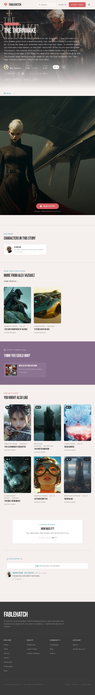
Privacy (75, 684)
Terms (67, 684)
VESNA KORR (17, 573)
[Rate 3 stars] (36, 73)
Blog (5, 671)
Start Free (77, 5)
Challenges (8, 666)
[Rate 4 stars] (38, 73)
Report (19, 579)
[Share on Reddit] (23, 73)
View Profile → (11, 281)
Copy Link (11, 73)
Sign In (75, 645)
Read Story (49, 206)
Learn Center (32, 649)
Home (6, 645)
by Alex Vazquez (10, 332)
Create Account (79, 649)
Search (52, 653)
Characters (8, 662)
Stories (6, 653)
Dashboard (31, 645)
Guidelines (86, 684)
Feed (6, 649)
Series (6, 658)
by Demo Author (10, 450)
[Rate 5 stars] (41, 73)
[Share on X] (18, 73)
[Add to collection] (64, 67)
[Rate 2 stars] (33, 73)
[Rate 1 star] (31, 73)
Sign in (62, 5)
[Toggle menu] (89, 5)
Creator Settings (33, 653)
